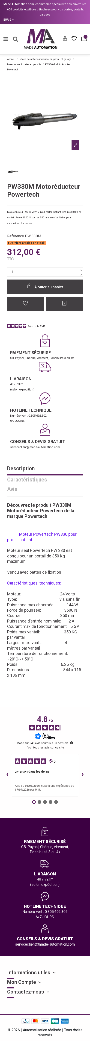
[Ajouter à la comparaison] (64, 304)
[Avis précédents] (7, 775)
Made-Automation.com (18, 4)
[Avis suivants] (82, 775)
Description (21, 469)
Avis (12, 489)
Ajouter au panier (48, 287)
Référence (15, 236)
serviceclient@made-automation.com (35, 447)
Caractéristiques (27, 480)
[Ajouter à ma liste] (25, 304)
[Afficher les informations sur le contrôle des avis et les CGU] (71, 743)
